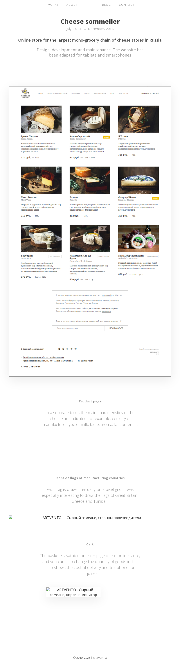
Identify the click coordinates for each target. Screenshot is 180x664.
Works (53, 5)
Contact (127, 5)
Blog (106, 5)
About (72, 5)
